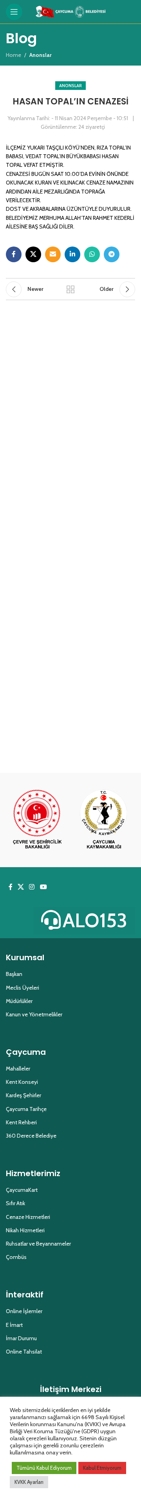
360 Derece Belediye (31, 1135)
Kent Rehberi (21, 1122)
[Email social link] (53, 254)
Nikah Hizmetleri (25, 1230)
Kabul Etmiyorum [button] (102, 1468)
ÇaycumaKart (22, 1189)
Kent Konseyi (22, 1081)
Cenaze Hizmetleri (28, 1216)
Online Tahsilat (24, 1351)
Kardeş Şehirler (23, 1095)
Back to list (70, 289)
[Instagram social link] (32, 887)
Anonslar (70, 85)
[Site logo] (71, 11)
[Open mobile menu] (14, 12)
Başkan (14, 973)
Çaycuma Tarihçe (26, 1109)
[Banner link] (37, 820)
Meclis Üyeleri (22, 987)
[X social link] (33, 254)
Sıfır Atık (15, 1203)
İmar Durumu (21, 1338)
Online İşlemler (24, 1311)
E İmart (14, 1324)
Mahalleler (18, 1068)
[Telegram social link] (111, 254)
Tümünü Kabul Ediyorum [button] (44, 1468)
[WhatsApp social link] (92, 254)
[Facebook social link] (14, 254)
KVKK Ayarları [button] (28, 1482)
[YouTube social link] (43, 887)
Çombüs (16, 1257)
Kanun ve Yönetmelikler (34, 1014)
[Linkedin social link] (72, 254)
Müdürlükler (19, 1001)
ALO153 (95, 920)
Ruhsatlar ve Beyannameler (38, 1243)
